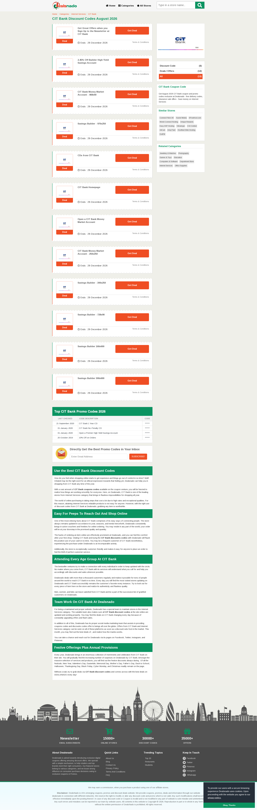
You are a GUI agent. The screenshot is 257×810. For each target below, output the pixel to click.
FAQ (108, 775)
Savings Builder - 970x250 (92, 123)
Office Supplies (181, 166)
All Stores (145, 5)
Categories (127, 5)
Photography (183, 153)
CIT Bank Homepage (89, 187)
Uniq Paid (171, 130)
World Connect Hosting (169, 122)
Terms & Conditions (140, 42)
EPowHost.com (195, 118)
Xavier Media (181, 118)
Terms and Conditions (115, 771)
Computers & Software (168, 161)
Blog (108, 761)
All (181, 76)
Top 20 (148, 758)
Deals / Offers (181, 71)
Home (111, 5)
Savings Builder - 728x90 (91, 314)
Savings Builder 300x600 (91, 378)
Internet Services (78, 14)
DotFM (162, 134)
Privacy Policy (112, 768)
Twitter (189, 762)
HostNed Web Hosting (186, 130)
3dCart (162, 130)
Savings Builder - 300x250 (92, 283)
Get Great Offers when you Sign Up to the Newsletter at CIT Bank (93, 31)
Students (149, 765)
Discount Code (181, 66)
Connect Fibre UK (167, 118)
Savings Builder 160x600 (91, 346)
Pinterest (190, 766)
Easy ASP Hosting (167, 126)
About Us (110, 758)
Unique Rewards (186, 122)
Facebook (191, 758)
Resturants (150, 761)
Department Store (187, 161)
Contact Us (111, 765)
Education (178, 157)
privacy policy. (214, 798)
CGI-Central (192, 126)
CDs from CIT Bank (88, 155)
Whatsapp (191, 775)
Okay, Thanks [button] (229, 805)
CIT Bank (92, 14)
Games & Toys (166, 157)
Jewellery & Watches (168, 153)
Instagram (191, 771)
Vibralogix (181, 126)
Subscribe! (138, 456)
